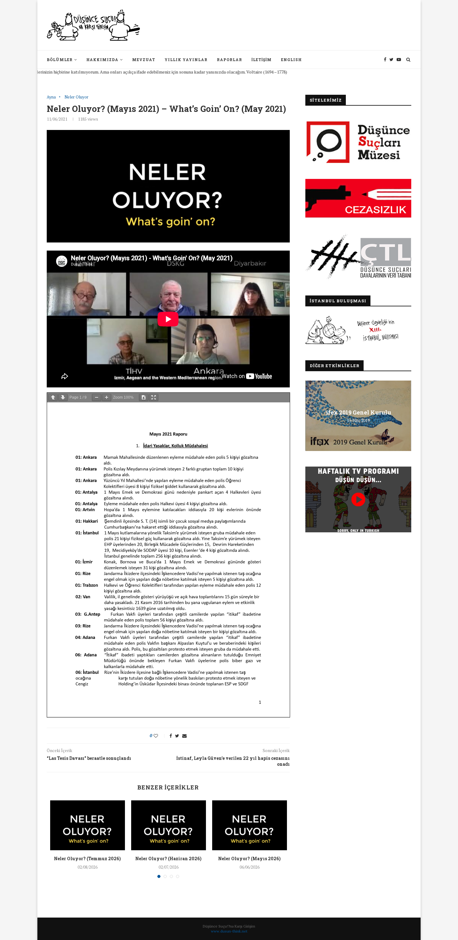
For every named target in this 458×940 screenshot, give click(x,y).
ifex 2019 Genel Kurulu (358, 412)
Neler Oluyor (76, 97)
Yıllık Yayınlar (186, 59)
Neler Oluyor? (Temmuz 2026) (87, 858)
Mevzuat (143, 59)
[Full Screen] (153, 397)
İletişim (261, 59)
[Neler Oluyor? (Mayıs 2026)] (249, 825)
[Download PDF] (143, 397)
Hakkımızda (102, 59)
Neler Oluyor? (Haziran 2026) (168, 858)
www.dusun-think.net (229, 931)
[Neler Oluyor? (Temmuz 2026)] (87, 825)
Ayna (51, 97)
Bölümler (60, 59)
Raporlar (229, 59)
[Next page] (63, 397)
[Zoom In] (106, 397)
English (291, 59)
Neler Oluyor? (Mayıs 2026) (249, 858)
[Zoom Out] (96, 397)
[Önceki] (53, 397)
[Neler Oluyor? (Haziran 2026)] (168, 825)
